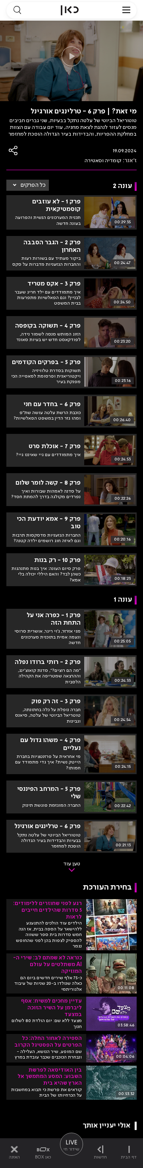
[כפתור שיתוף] (13, 150)
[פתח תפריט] (126, 10)
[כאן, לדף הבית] (69, 10)
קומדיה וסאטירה (103, 160)
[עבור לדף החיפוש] (17, 10)
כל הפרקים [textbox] (33, 185)
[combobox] (27, 185)
